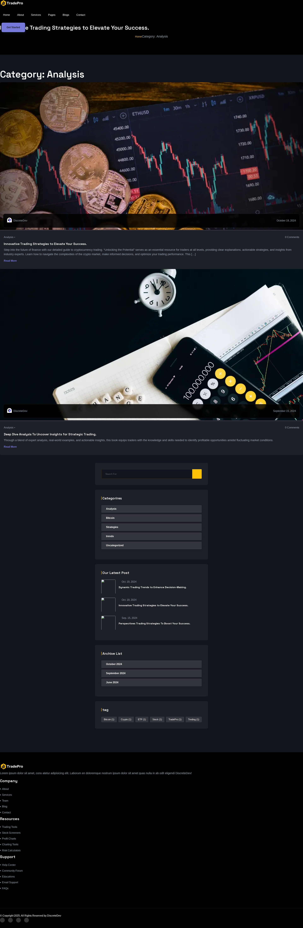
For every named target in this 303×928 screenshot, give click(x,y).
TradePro (175, 719)
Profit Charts (9, 838)
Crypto (126, 719)
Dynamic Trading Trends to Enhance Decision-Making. (153, 587)
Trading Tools (9, 827)
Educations (8, 876)
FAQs (5, 888)
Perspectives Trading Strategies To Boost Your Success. (154, 623)
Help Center (9, 865)
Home (6, 15)
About (20, 15)
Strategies (112, 527)
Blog (4, 806)
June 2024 (112, 682)
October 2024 (114, 664)
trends (110, 536)
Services (36, 15)
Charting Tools (10, 844)
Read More (10, 260)
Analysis (8, 237)
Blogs (66, 15)
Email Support (10, 882)
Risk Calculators (11, 850)
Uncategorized (115, 545)
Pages (51, 15)
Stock (157, 719)
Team (5, 800)
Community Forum (12, 870)
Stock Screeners (11, 832)
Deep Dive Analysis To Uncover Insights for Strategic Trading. (50, 434)
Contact (80, 15)
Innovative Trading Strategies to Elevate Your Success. (45, 244)
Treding (193, 719)
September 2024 (115, 673)
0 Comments (292, 237)
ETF (142, 719)
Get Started (13, 27)
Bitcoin (110, 518)
